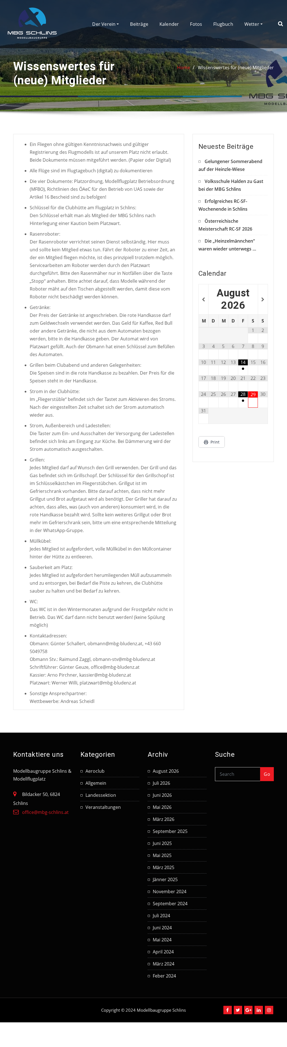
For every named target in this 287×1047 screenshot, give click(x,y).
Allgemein (95, 783)
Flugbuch (223, 24)
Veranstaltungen (103, 807)
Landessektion (100, 795)
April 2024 (163, 952)
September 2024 (170, 903)
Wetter (252, 24)
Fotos (196, 24)
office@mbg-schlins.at (45, 812)
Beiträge (139, 24)
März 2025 (163, 867)
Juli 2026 (161, 783)
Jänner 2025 (165, 879)
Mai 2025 (162, 855)
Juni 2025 (162, 843)
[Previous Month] (203, 299)
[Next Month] (263, 299)
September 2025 (170, 831)
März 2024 (163, 964)
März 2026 (163, 819)
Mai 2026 (162, 807)
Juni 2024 (162, 928)
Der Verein (104, 24)
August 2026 (166, 771)
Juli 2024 (161, 916)
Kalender (169, 24)
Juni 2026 (162, 795)
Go (267, 774)
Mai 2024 (162, 940)
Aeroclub (95, 771)
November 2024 (169, 891)
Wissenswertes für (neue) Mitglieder (236, 67)
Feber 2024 (164, 976)
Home (183, 67)
